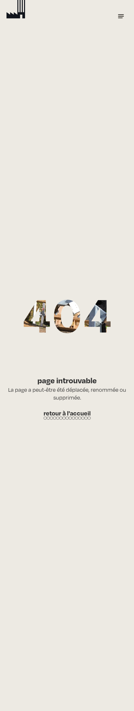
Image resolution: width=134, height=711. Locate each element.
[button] (120, 16)
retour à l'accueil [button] (67, 413)
